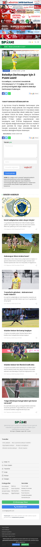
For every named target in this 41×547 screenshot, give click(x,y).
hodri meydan (23, 448)
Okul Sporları (15, 491)
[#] (20, 422)
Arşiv (5, 472)
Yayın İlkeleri (5, 527)
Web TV (7, 462)
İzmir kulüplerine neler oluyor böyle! (19, 220)
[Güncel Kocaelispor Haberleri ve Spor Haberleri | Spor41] (7, 42)
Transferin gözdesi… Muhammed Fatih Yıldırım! (18, 293)
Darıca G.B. (5, 488)
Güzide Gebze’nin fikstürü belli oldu (19, 365)
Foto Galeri (8, 465)
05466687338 (21, 507)
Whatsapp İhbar (21, 502)
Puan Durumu (25, 493)
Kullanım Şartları (6, 532)
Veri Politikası (5, 529)
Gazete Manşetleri (26, 495)
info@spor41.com (9, 511)
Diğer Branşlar (15, 493)
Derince (6, 70)
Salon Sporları (15, 488)
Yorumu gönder (10, 173)
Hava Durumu (25, 490)
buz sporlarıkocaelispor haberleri (21, 442)
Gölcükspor (5, 493)
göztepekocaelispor (8, 445)
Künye (6, 476)
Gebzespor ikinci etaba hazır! (16, 256)
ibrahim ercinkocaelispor (10, 448)
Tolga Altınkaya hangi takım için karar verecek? (20, 402)
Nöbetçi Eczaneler (26, 488)
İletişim (6, 479)
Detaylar (15, 544)
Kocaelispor (5, 486)
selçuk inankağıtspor (22, 445)
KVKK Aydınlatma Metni (8, 534)
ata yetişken (6, 442)
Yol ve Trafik (24, 486)
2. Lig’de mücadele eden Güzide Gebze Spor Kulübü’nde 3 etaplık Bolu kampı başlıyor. (18, 334)
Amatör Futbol (6, 491)
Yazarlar (7, 469)
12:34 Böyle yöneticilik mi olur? (14, 47)
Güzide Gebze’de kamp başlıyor (18, 330)
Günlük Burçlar (25, 497)
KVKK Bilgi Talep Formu (8, 536)
